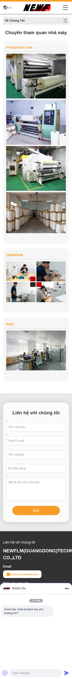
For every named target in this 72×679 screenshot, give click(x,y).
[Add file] (5, 673)
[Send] (67, 673)
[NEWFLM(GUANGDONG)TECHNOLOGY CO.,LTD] (37, 7)
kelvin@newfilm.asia (25, 574)
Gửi (36, 510)
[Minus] (66, 588)
